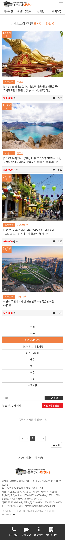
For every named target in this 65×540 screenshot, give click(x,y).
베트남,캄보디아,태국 (32, 346)
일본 (32, 366)
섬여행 (40, 11)
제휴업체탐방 (25, 457)
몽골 (32, 359)
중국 (32, 333)
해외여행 (57, 11)
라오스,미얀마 (32, 353)
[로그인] (14, 514)
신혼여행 (32, 385)
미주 (32, 372)
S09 (60, 98)
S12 (60, 169)
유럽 (32, 379)
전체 (32, 327)
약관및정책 (41, 457)
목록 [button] (57, 445)
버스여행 (8, 11)
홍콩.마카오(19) (32, 340)
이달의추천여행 (24, 11)
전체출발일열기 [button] (53, 405)
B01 (60, 313)
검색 (55, 398)
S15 (60, 241)
